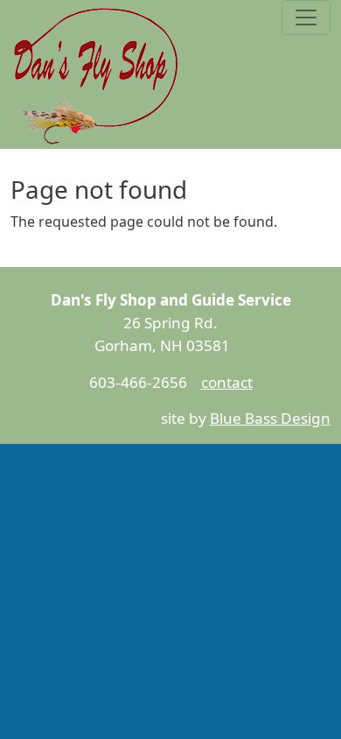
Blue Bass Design (270, 418)
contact (227, 382)
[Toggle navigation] (306, 17)
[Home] (97, 74)
